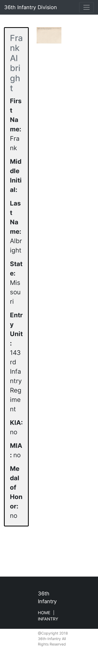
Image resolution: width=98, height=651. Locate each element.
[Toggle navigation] (86, 7)
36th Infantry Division (30, 7)
